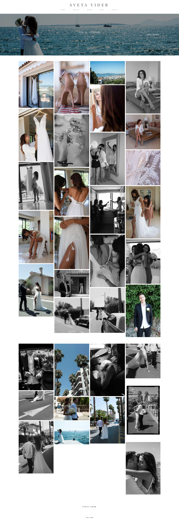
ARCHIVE (76, 9)
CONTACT (115, 9)
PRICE (102, 9)
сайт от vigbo (89, 517)
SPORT (63, 9)
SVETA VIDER (89, 5)
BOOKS (89, 9)
